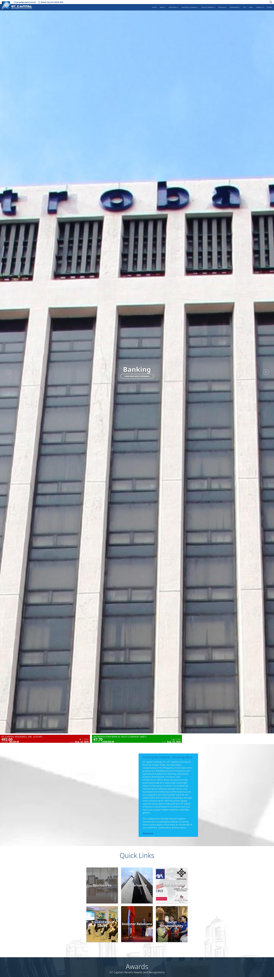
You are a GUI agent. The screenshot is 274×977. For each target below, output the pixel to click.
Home (154, 7)
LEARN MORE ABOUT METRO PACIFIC (137, 376)
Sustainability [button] (234, 7)
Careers (269, 7)
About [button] (162, 7)
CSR (244, 7)
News (251, 7)
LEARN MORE (137, 887)
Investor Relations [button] (207, 7)
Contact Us (260, 7)
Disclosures (222, 7)
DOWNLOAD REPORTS (102, 887)
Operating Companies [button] (189, 7)
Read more (148, 833)
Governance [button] (172, 7)
